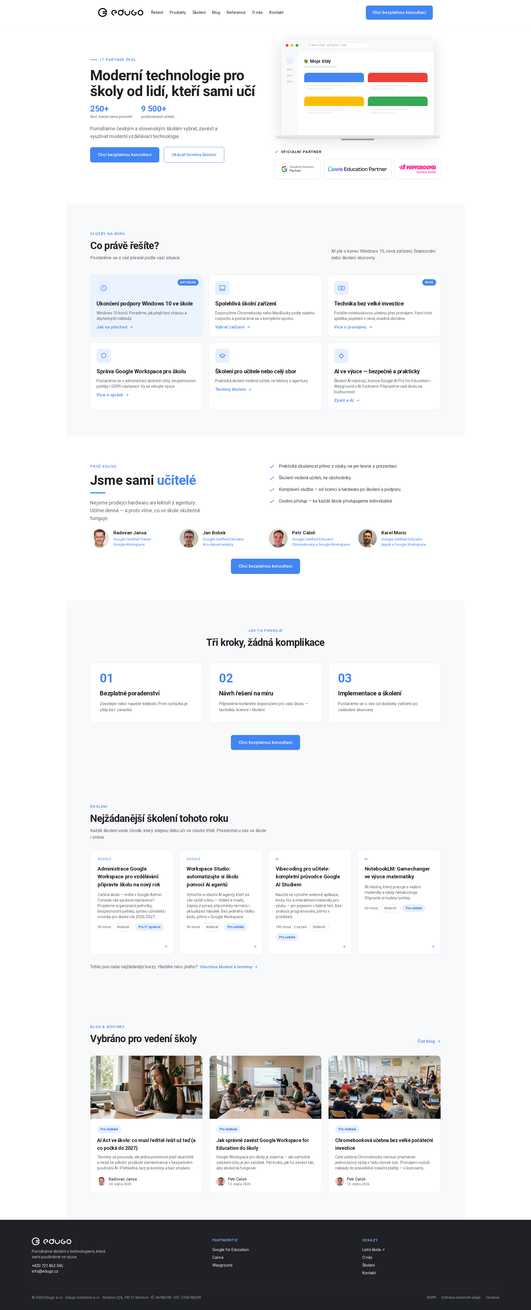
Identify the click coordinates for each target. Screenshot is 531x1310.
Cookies (492, 1297)
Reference (236, 12)
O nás (257, 12)
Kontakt (276, 12)
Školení (198, 12)
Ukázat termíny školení (194, 154)
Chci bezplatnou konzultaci (399, 12)
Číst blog (426, 1041)
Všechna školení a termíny (226, 966)
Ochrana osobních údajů (460, 1297)
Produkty (178, 12)
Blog (216, 12)
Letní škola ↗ (373, 1249)
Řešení (157, 12)
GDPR (431, 1297)
